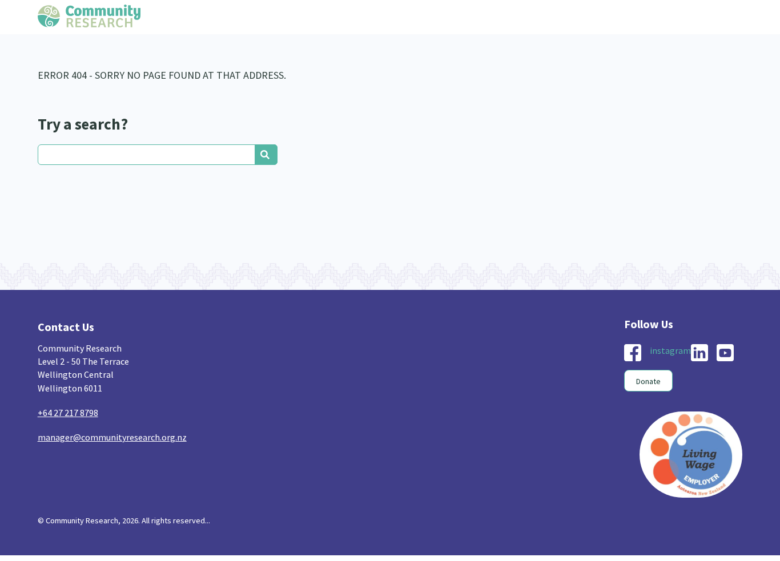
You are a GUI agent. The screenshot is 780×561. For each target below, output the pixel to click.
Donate (648, 381)
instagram (670, 350)
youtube (725, 352)
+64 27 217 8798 (68, 412)
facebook (632, 352)
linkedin (699, 352)
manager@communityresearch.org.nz (112, 437)
